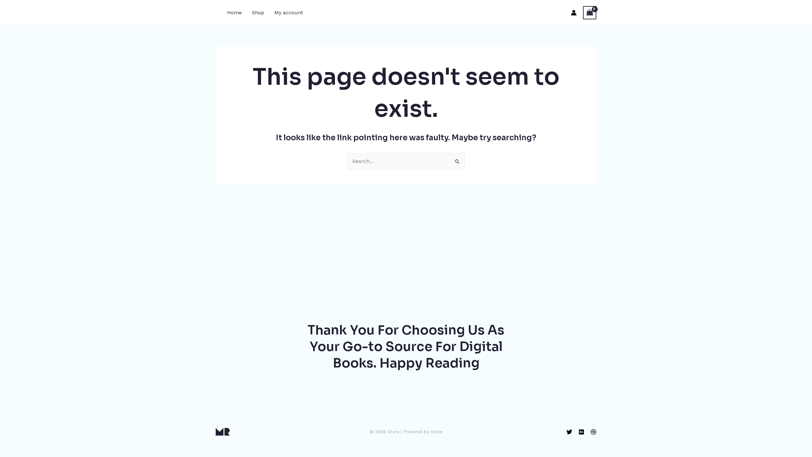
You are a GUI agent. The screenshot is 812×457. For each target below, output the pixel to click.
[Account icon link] (574, 13)
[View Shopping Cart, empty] (589, 12)
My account (288, 13)
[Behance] (581, 432)
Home (234, 13)
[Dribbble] (593, 432)
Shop (258, 13)
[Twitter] (569, 432)
